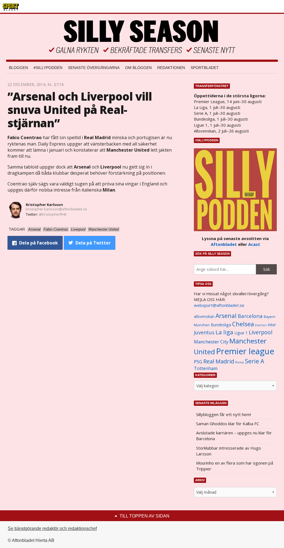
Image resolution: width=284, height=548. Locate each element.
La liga (224, 332)
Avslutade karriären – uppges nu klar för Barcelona (234, 435)
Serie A (254, 361)
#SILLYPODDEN (48, 67)
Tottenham (205, 368)
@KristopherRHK (53, 214)
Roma (239, 362)
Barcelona (250, 315)
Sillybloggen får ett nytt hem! (223, 414)
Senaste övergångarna (94, 67)
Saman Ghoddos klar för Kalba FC (227, 423)
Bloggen (18, 67)
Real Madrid (218, 361)
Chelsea (243, 324)
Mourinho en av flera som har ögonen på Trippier (234, 465)
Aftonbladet (224, 244)
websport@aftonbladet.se (219, 305)
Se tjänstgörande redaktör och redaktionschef (52, 528)
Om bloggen (138, 67)
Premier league (245, 351)
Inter (272, 324)
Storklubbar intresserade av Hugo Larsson (228, 451)
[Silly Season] (142, 36)
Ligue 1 (241, 332)
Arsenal (226, 316)
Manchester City (211, 341)
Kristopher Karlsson (44, 204)
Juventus (204, 332)
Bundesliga (221, 324)
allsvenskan (204, 316)
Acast (254, 244)
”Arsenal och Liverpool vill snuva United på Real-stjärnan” (79, 110)
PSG (198, 362)
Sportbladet (205, 67)
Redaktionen (171, 67)
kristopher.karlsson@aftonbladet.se (56, 209)
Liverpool (260, 332)
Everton (261, 325)
